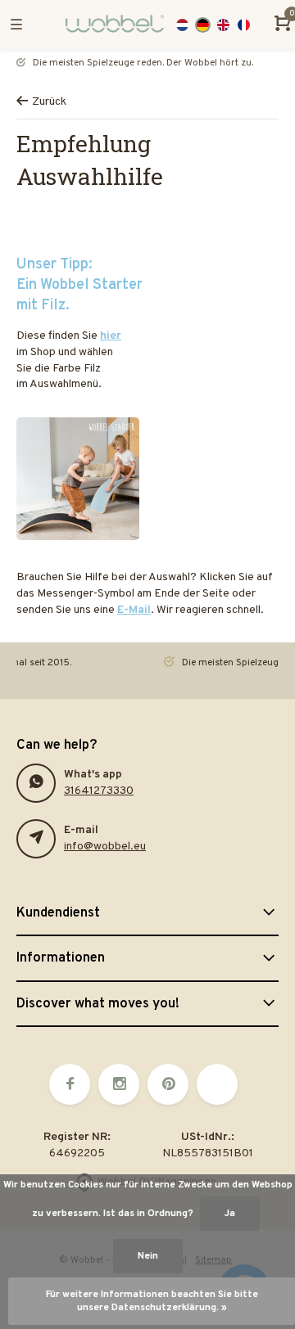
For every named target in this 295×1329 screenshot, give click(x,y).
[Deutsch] (203, 25)
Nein (148, 1256)
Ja (230, 1213)
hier (110, 336)
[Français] (244, 25)
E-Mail (134, 610)
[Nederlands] (182, 25)
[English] (223, 25)
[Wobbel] (107, 24)
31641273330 (99, 791)
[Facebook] (69, 1084)
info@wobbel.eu (105, 847)
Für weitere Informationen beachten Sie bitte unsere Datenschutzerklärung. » (152, 1301)
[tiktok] (217, 1084)
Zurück (49, 102)
